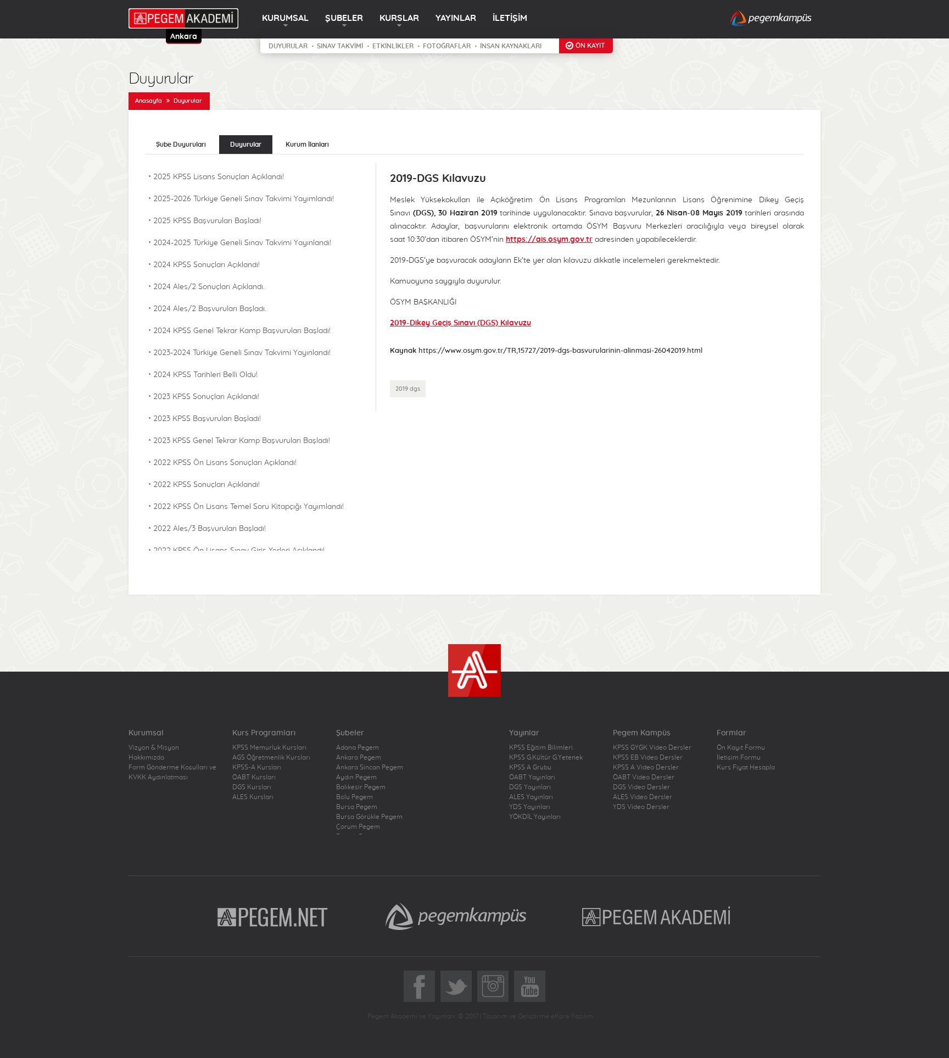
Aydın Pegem (356, 777)
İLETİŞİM (510, 18)
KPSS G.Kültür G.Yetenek (546, 757)
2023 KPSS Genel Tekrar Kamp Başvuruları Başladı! (241, 441)
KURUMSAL (285, 18)
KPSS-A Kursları (256, 767)
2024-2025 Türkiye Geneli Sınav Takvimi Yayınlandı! (242, 243)
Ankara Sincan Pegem (369, 767)
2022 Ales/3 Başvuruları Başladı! (209, 529)
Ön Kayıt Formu (741, 747)
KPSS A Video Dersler (646, 767)
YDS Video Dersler (641, 807)
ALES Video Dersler (642, 797)
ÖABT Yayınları (532, 777)
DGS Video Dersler (641, 787)
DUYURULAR (288, 46)
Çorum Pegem (358, 826)
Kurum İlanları (307, 144)
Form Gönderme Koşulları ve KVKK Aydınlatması (172, 772)
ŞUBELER (344, 18)
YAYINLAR (456, 18)
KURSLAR (399, 18)
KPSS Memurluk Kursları (269, 747)
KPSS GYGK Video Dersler (652, 747)
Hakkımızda (146, 757)
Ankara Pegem (358, 757)
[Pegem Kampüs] (771, 19)
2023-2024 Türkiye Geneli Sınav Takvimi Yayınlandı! (242, 353)
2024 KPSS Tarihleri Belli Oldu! (205, 375)
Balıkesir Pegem (361, 787)
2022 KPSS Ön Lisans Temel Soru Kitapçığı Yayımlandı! (248, 507)
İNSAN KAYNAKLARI (511, 46)
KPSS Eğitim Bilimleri (541, 747)
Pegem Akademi (657, 916)
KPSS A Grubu (530, 767)
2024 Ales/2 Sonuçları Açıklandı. (209, 287)
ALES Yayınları (531, 797)
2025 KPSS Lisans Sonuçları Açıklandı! (218, 177)
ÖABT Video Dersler (643, 777)
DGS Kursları (251, 787)
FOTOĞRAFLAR (447, 46)
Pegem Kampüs (455, 916)
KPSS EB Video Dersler (648, 757)
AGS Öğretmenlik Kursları (271, 757)
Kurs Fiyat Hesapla (746, 767)
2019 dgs (407, 389)
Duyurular (188, 101)
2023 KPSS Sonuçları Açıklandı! (206, 397)
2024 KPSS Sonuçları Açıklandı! (206, 265)
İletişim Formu (739, 757)
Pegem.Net (273, 916)
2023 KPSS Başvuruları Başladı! (207, 419)
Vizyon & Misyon (154, 747)
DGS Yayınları (530, 787)
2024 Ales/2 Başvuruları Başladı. (209, 309)
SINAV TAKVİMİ (340, 46)
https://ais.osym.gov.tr (549, 239)
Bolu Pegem (354, 797)
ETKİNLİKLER (393, 46)
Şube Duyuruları (181, 144)
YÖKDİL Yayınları (535, 816)
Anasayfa (148, 101)
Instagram (493, 986)
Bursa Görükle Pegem (369, 816)
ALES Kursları (252, 797)
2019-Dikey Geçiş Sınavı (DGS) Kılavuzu (460, 323)
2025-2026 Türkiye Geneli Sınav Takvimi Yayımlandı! (243, 199)
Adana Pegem (357, 747)
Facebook (419, 986)
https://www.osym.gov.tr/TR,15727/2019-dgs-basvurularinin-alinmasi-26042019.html (560, 350)
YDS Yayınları (529, 807)
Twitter (456, 986)
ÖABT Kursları (254, 777)
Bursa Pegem (356, 807)
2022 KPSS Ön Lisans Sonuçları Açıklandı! (225, 463)
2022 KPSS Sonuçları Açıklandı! (206, 485)
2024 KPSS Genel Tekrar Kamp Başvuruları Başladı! (242, 331)
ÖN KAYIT (590, 45)
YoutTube (529, 986)
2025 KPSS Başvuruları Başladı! (207, 221)
